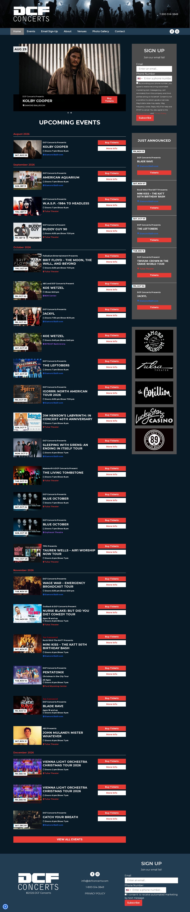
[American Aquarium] (69, 77)
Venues (82, 31)
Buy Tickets (109, 99)
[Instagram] (177, 31)
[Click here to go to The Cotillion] (154, 392)
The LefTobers (147, 228)
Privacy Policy (160, 113)
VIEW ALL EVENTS (70, 839)
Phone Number (145, 73)
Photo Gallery (100, 31)
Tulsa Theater (52, 211)
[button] (68, 112)
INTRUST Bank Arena (55, 344)
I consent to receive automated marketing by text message (151, 896)
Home (17, 31)
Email (139, 64)
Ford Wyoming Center (56, 686)
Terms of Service (143, 113)
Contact (120, 31)
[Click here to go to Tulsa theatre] (154, 367)
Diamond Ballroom (54, 155)
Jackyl (142, 296)
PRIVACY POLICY (95, 893)
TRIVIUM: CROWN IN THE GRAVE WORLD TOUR (152, 262)
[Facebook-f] (172, 31)
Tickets (154, 172)
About (67, 31)
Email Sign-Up (49, 31)
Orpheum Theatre (54, 532)
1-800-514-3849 (169, 14)
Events (31, 31)
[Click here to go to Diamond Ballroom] (154, 341)
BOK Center (50, 296)
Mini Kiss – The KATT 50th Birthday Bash (151, 195)
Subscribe (145, 117)
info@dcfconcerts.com (94, 881)
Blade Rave (145, 161)
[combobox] (139, 78)
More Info (111, 148)
